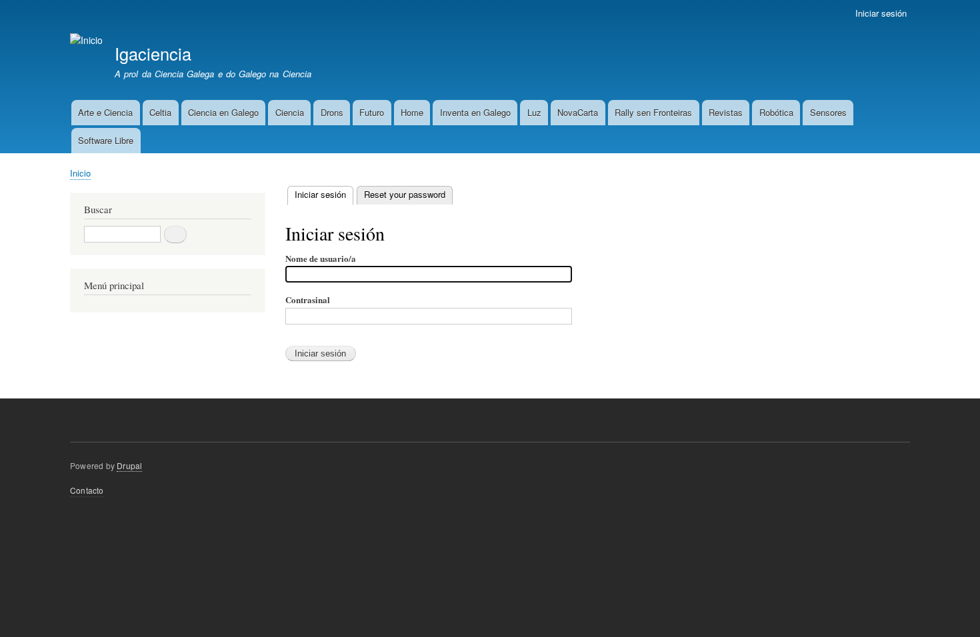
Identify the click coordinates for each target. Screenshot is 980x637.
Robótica (776, 112)
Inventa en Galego (475, 112)
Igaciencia (153, 53)
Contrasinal (307, 299)
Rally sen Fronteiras (653, 112)
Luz (534, 112)
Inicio (80, 173)
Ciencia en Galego (223, 112)
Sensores (828, 112)
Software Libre (105, 140)
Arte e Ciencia (105, 112)
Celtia (160, 112)
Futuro (371, 112)
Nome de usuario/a (320, 258)
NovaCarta (577, 112)
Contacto (87, 490)
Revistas (726, 112)
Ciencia (289, 112)
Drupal (129, 465)
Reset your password (404, 194)
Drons (332, 112)
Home (412, 112)
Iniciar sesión (881, 13)
